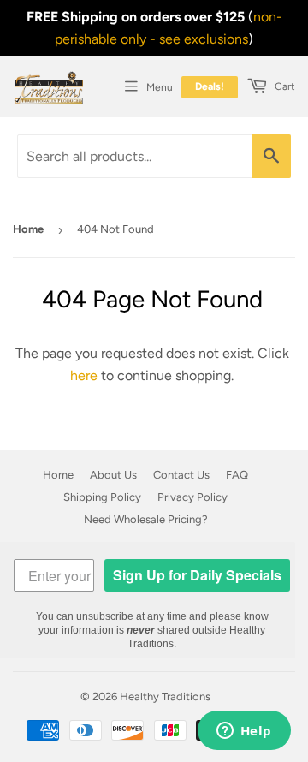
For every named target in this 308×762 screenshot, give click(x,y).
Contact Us (181, 474)
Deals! (209, 86)
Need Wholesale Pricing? (146, 519)
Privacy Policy (192, 497)
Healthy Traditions (165, 696)
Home (28, 229)
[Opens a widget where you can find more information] (244, 732)
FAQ (237, 474)
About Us (113, 474)
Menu (159, 87)
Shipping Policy (102, 497)
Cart (283, 86)
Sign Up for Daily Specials (197, 575)
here (84, 375)
